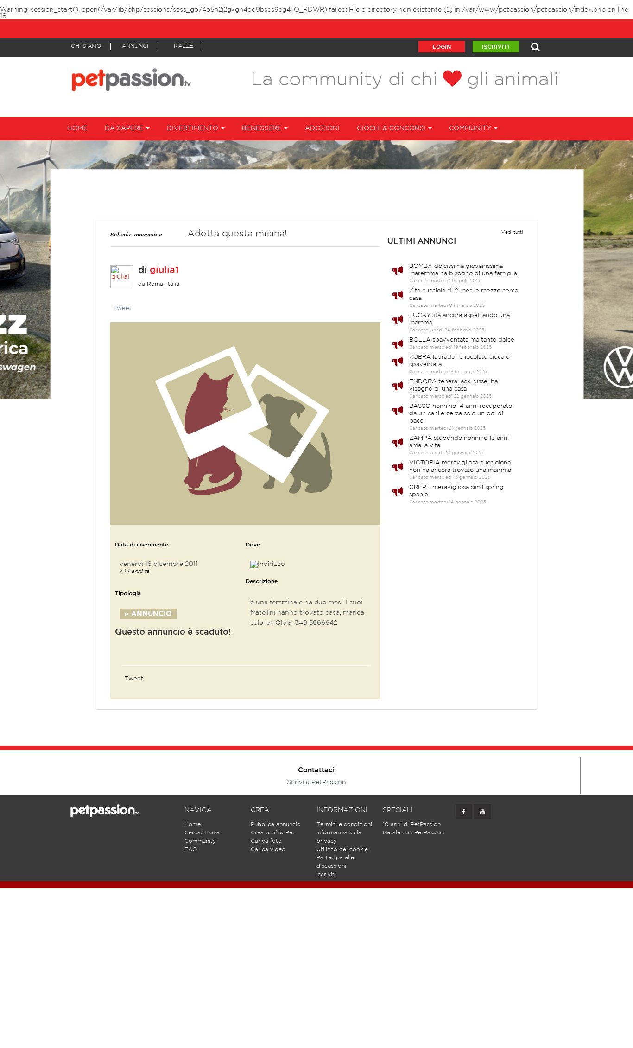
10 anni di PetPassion (412, 824)
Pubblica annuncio (276, 824)
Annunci (135, 46)
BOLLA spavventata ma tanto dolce (461, 340)
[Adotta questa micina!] (245, 423)
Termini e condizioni (344, 824)
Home (77, 128)
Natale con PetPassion (413, 832)
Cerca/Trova (202, 832)
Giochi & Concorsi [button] (392, 128)
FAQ (190, 849)
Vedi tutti (512, 232)
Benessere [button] (262, 128)
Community (200, 841)
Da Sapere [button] (125, 128)
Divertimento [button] (193, 128)
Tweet (122, 308)
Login (442, 47)
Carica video (268, 849)
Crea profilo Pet (273, 832)
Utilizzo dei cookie (342, 849)
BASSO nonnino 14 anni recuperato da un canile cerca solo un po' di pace (460, 414)
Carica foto (266, 841)
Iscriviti (495, 47)
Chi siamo (86, 46)
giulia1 (164, 270)
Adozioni (322, 128)
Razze (183, 46)
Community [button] (471, 128)
